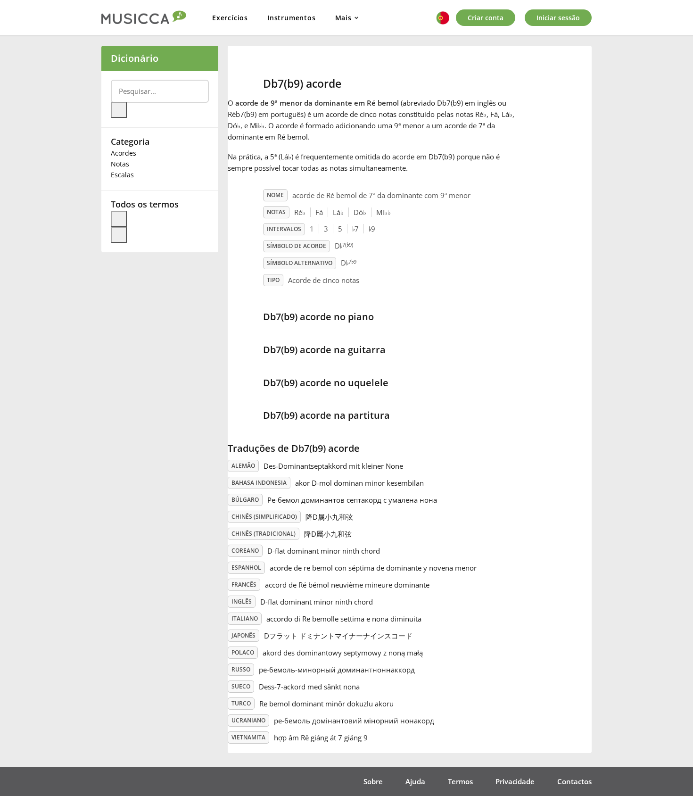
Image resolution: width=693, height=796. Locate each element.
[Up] (119, 219)
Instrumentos (291, 17)
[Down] (119, 235)
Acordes (123, 153)
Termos (460, 781)
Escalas (122, 174)
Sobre (373, 781)
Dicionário (134, 58)
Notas (120, 163)
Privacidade (515, 781)
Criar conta (485, 17)
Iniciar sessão (558, 17)
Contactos (574, 781)
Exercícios (230, 17)
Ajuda (415, 781)
